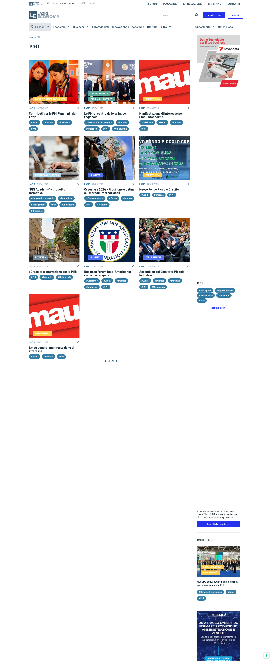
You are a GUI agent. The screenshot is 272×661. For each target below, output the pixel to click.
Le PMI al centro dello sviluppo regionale (105, 115)
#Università (36, 211)
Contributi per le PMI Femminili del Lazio (52, 115)
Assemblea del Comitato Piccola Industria (161, 273)
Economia (59, 26)
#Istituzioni (92, 128)
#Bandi (34, 122)
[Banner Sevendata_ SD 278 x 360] (218, 88)
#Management (38, 204)
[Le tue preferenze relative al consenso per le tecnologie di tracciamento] (266, 655)
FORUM (152, 3)
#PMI (33, 128)
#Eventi (162, 122)
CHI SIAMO (214, 3)
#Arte (202, 300)
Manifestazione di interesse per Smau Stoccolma (161, 115)
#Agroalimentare (225, 290)
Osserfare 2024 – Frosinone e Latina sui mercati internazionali (109, 191)
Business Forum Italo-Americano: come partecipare (107, 273)
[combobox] (177, 15)
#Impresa (48, 122)
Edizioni (40, 26)
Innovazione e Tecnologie (128, 26)
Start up (152, 26)
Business (79, 26)
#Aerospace (205, 290)
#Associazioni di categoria (99, 122)
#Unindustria (120, 128)
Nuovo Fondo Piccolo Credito (159, 189)
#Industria (175, 280)
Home (32, 37)
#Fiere (231, 592)
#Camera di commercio (42, 198)
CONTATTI (233, 3)
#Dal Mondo (147, 122)
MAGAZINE (170, 3)
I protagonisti (100, 26)
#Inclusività (64, 122)
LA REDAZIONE (192, 3)
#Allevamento (206, 295)
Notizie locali (226, 26)
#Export (113, 198)
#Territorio (102, 204)
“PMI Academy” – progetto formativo (47, 191)
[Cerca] (196, 15)
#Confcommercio (94, 198)
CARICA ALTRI (218, 308)
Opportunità (202, 26)
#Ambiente (224, 295)
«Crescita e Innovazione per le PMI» (53, 272)
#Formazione (66, 198)
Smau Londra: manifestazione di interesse (51, 349)
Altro (164, 26)
